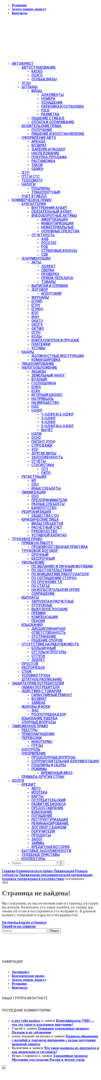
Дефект (48, 266)
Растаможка (43, 161)
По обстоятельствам (51, 570)
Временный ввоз (57, 773)
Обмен (37, 169)
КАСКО (37, 71)
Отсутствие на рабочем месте (50, 644)
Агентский (51, 293)
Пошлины (40, 188)
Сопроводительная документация (65, 761)
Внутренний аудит (49, 208)
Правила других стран (43, 777)
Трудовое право (27, 539)
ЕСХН (35, 391)
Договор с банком (48, 827)
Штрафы (30, 87)
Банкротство (44, 508)
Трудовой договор (40, 551)
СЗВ (44, 254)
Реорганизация (36, 512)
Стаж (26, 671)
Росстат (49, 243)
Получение (41, 130)
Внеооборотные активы (54, 216)
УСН (34, 449)
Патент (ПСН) (43, 442)
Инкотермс (41, 742)
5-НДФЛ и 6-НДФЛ (57, 426)
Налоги (29, 184)
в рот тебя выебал (26, 1021)
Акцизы (38, 371)
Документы (52, 95)
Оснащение (52, 102)
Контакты (19, 13)
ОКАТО (37, 321)
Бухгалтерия (34, 204)
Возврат (39, 145)
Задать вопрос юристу (29, 9)
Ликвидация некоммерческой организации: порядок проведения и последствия (47, 877)
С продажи (41, 445)
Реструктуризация (49, 820)
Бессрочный (43, 558)
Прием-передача (57, 278)
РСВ (44, 247)
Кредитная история (50, 847)
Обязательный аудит (51, 212)
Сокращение (43, 594)
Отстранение (43, 636)
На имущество (45, 403)
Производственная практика (59, 547)
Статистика (42, 465)
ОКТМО (37, 329)
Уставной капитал (49, 535)
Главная (8, 871)
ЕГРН (35, 305)
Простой (30, 664)
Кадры (28, 352)
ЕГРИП (36, 301)
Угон (26, 83)
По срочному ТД (46, 582)
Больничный (43, 648)
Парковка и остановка (62, 106)
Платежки (40, 344)
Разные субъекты (48, 504)
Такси (37, 165)
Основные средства (60, 231)
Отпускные (41, 605)
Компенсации (44, 617)
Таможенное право (30, 726)
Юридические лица (40, 519)
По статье (40, 586)
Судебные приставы (41, 855)
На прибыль (42, 399)
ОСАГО (37, 75)
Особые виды (44, 79)
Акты (36, 262)
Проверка (50, 274)
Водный (39, 379)
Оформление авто (39, 138)
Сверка (47, 270)
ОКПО (46, 473)
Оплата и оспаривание (52, 122)
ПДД (45, 110)
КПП (34, 313)
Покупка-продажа (49, 157)
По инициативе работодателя (60, 574)
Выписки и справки (49, 286)
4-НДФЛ (48, 422)
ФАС (35, 710)
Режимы (39, 769)
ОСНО (36, 438)
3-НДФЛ (48, 418)
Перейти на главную (19, 926)
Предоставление (47, 808)
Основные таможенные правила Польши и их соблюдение (50, 1030)
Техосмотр (32, 180)
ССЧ (44, 469)
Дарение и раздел (48, 149)
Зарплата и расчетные (52, 601)
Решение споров (47, 640)
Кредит (29, 784)
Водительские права (41, 126)
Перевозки (32, 738)
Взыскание (41, 812)
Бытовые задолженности (46, 851)
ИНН (35, 317)
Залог (37, 839)
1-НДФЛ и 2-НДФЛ (57, 414)
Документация (36, 258)
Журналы (40, 297)
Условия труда (36, 675)
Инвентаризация (57, 223)
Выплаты (30, 597)
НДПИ (36, 434)
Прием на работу (37, 543)
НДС (35, 406)
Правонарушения (38, 734)
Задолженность (47, 457)
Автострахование (39, 67)
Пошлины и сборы (48, 765)
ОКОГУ (37, 325)
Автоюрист (23, 64)
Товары (48, 282)
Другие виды (43, 453)
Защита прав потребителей (38, 683)
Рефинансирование (50, 823)
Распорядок (33, 668)
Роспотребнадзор (48, 714)
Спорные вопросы (39, 722)
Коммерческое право (32, 200)
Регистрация (34, 477)
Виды (36, 91)
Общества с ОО (45, 516)
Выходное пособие (49, 609)
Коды (36, 336)
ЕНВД (36, 387)
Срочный (40, 555)
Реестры (30, 730)
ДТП (25, 173)
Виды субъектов (47, 523)
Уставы (38, 348)
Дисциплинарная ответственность (48, 631)
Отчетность (43, 235)
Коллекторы (33, 859)
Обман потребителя (41, 687)
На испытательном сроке (55, 590)
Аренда (38, 141)
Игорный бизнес (47, 395)
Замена (38, 703)
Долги (18, 781)
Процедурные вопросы (53, 757)
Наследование (45, 153)
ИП (33, 481)
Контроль (31, 749)
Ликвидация (34, 492)
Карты (37, 796)
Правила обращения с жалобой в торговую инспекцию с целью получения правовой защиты (55, 1040)
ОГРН (35, 332)
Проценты (41, 835)
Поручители (43, 831)
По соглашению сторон (53, 578)
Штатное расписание (42, 679)
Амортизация (54, 219)
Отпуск (38, 656)
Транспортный (45, 192)
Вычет (47, 430)
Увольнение (33, 562)
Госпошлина (43, 383)
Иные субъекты (46, 488)
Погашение (41, 816)
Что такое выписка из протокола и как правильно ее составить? (55, 1050)
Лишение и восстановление (57, 134)
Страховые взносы (59, 251)
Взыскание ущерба (39, 718)
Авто (36, 788)
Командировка (45, 360)
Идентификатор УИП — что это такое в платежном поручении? (53, 1022)
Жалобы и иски (36, 707)
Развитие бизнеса (48, 804)
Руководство (44, 531)
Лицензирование (38, 364)
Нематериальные (57, 227)
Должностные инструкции (57, 356)
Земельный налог (48, 375)
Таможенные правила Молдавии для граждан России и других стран (50, 1057)
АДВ (45, 239)
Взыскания (32, 625)
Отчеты (38, 461)
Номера (48, 99)
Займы (37, 843)
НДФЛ (36, 410)
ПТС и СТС (30, 177)
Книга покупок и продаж (55, 340)
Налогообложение (39, 367)
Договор (39, 290)
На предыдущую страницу (24, 922)
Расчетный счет (46, 527)
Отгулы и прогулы (48, 652)
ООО (35, 484)
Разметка (50, 114)
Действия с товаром (41, 691)
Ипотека (39, 792)
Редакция (19, 5)
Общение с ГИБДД (47, 118)
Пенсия (38, 621)
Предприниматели (49, 500)
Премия (38, 613)
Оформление (34, 753)
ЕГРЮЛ (37, 309)
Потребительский (48, 800)
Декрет (38, 660)
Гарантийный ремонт (51, 695)
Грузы (37, 746)
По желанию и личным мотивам (62, 566)
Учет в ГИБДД (34, 196)
